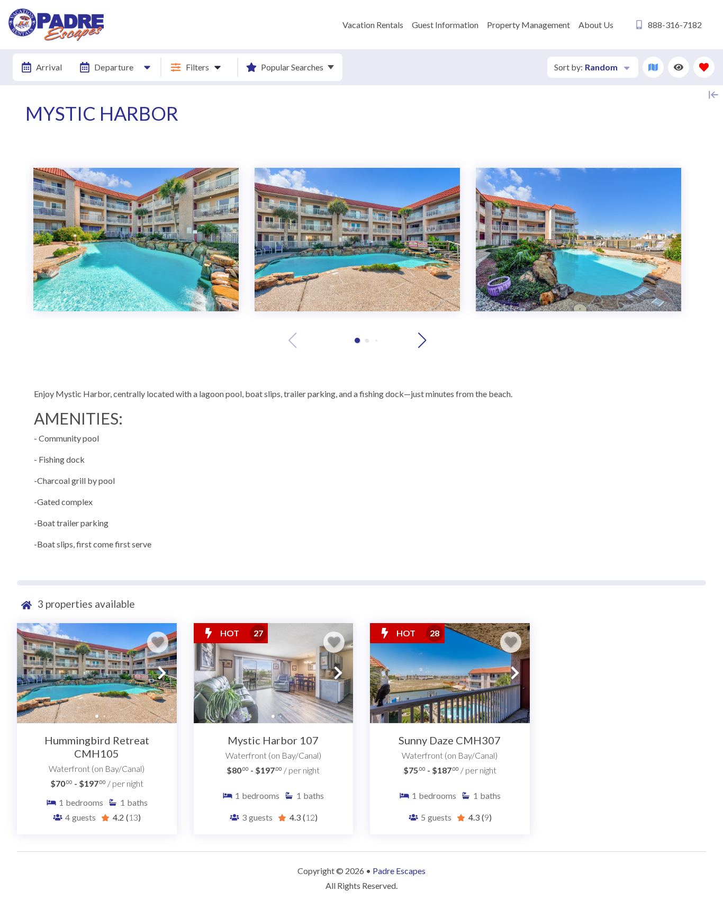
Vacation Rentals (372, 25)
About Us (596, 25)
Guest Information (445, 25)
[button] (357, 340)
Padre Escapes (399, 871)
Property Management (528, 25)
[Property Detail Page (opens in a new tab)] (97, 673)
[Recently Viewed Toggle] (678, 67)
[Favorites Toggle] (704, 67)
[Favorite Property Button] (157, 642)
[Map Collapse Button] (713, 94)
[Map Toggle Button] (653, 67)
